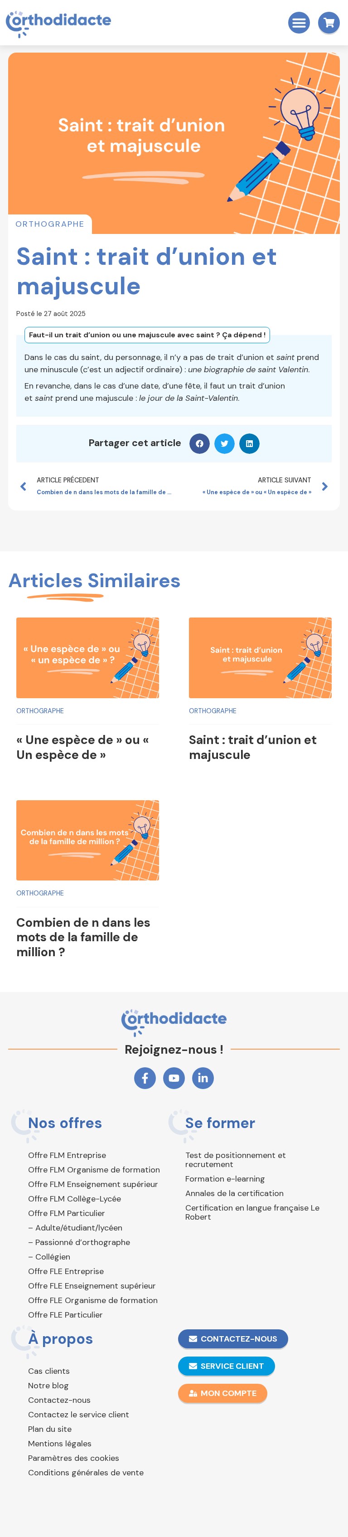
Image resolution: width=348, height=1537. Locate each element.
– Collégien (49, 1256)
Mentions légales (60, 1443)
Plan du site (50, 1429)
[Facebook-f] (145, 1078)
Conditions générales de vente (86, 1472)
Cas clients (49, 1371)
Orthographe (50, 224)
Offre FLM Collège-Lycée (74, 1198)
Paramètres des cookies (73, 1458)
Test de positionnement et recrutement (235, 1160)
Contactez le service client (78, 1414)
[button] (299, 23)
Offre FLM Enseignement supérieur (93, 1184)
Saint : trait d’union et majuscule (253, 747)
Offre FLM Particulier (66, 1213)
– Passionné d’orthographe (79, 1242)
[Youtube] (174, 1078)
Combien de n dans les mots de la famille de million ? (83, 937)
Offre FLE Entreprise (66, 1271)
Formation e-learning (225, 1178)
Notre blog (48, 1385)
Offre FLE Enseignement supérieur (92, 1285)
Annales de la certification (234, 1193)
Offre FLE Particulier (65, 1314)
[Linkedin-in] (203, 1078)
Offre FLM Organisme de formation (94, 1169)
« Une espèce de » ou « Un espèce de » (82, 747)
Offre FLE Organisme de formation (93, 1300)
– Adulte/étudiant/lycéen (75, 1227)
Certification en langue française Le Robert (252, 1212)
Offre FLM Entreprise (67, 1155)
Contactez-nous (59, 1400)
